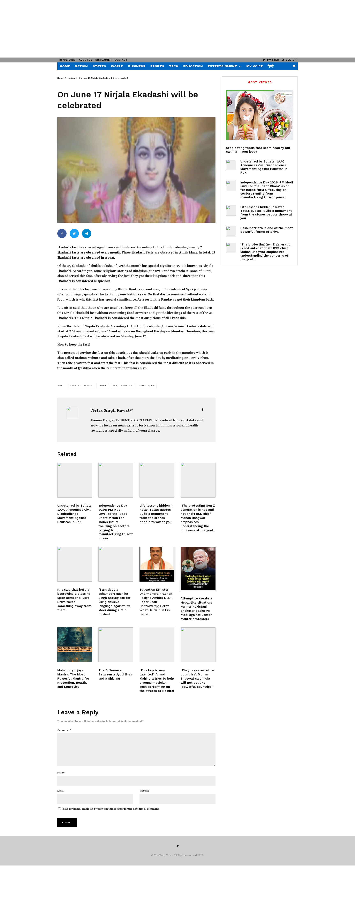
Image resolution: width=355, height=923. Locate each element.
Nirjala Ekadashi (123, 386)
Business (136, 66)
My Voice (254, 66)
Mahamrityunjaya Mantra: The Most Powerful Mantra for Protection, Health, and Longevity (73, 678)
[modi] (115, 564)
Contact (120, 59)
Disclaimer (103, 59)
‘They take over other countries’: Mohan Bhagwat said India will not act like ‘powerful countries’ (197, 678)
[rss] (198, 644)
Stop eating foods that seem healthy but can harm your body (258, 149)
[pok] (74, 480)
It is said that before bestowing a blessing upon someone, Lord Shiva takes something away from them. (74, 600)
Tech (173, 66)
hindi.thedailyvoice (81, 386)
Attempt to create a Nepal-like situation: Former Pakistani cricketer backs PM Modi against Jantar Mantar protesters (196, 609)
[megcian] (156, 644)
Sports (157, 66)
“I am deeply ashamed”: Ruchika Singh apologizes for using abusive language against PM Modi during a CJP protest (114, 602)
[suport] (198, 568)
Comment (64, 730)
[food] (259, 115)
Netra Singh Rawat (110, 410)
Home (65, 66)
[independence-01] (115, 480)
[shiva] (74, 644)
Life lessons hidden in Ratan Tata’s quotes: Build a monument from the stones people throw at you (156, 514)
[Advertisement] (123, 29)
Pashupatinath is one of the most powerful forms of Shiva (266, 230)
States (99, 66)
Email (60, 790)
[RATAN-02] (156, 480)
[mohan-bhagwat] (198, 480)
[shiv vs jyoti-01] (115, 644)
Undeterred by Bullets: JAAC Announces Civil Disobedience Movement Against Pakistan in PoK (74, 514)
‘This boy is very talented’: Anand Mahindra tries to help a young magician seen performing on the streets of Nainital (156, 680)
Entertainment (222, 66)
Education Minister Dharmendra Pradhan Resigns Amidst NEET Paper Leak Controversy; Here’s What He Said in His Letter (155, 602)
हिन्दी (271, 66)
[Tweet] (74, 233)
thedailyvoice (146, 386)
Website (144, 790)
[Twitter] (177, 846)
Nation (81, 66)
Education (193, 66)
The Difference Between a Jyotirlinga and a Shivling (115, 674)
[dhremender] (156, 564)
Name (61, 772)
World (117, 66)
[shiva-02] (74, 564)
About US (85, 59)
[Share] (62, 233)
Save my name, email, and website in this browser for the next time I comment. (111, 808)
